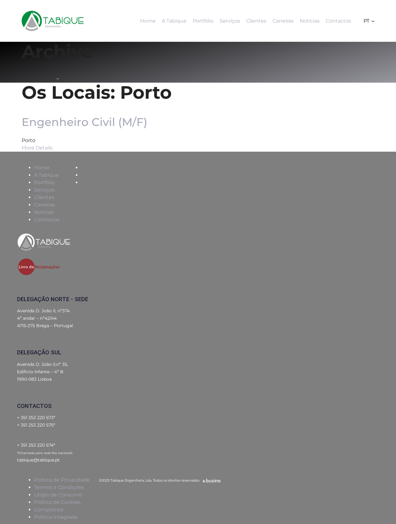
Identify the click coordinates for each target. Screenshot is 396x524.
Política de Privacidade (62, 480)
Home (42, 168)
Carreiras (44, 205)
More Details (37, 148)
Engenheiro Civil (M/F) (84, 122)
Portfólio (44, 182)
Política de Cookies (57, 502)
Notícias (44, 212)
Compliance (49, 510)
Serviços (44, 190)
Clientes (44, 197)
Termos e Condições (59, 487)
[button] (369, 21)
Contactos (46, 220)
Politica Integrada (55, 517)
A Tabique (46, 175)
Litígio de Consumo (58, 495)
